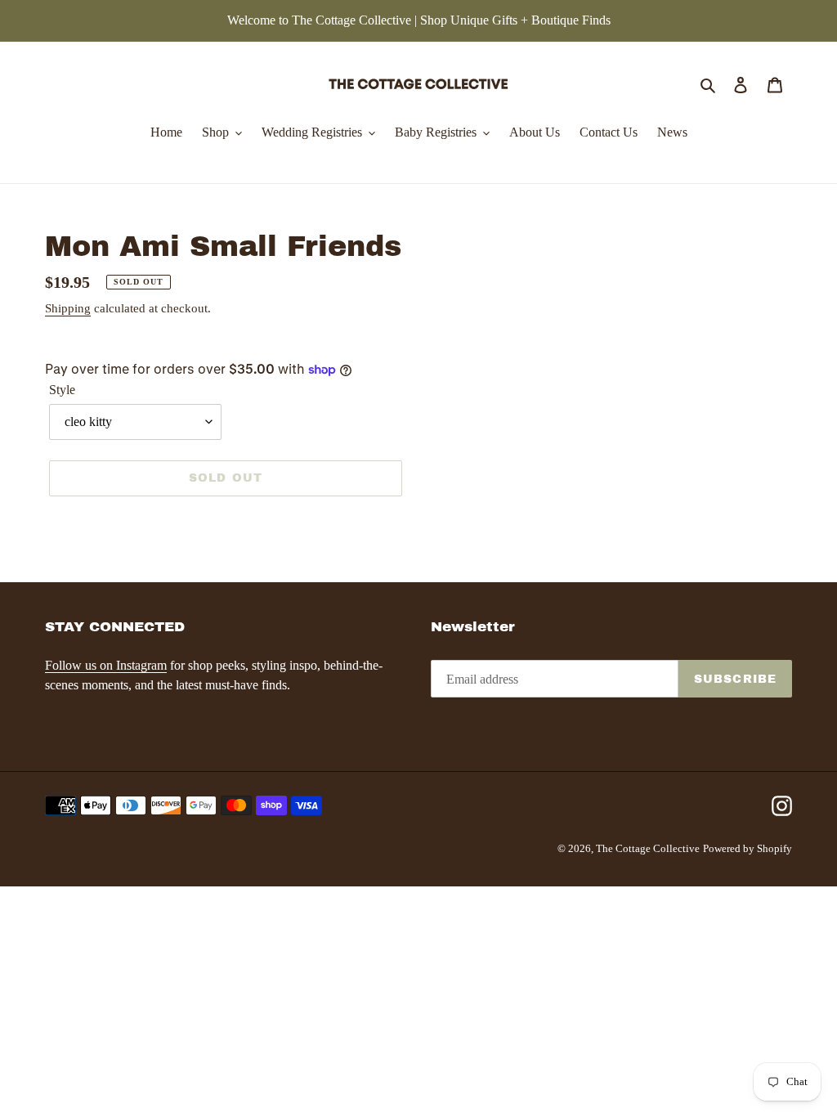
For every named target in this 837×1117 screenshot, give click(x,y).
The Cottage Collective (648, 848)
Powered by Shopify (747, 848)
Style (62, 390)
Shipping (68, 308)
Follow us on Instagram (106, 665)
